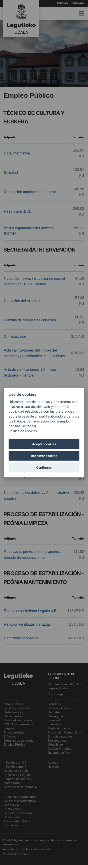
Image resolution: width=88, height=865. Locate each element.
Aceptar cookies (44, 444)
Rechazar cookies (44, 456)
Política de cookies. (23, 431)
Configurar (44, 467)
